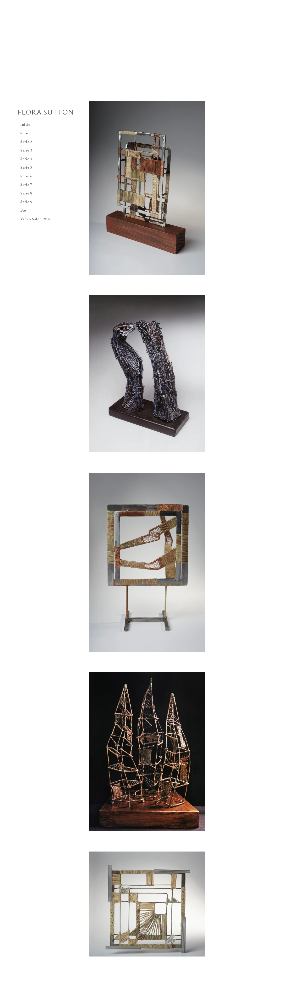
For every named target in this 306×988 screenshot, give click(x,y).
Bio (23, 210)
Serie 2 (26, 141)
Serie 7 (26, 184)
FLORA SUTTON (46, 112)
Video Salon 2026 (35, 218)
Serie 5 (26, 167)
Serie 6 (26, 175)
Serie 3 (26, 150)
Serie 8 (26, 193)
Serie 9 (26, 201)
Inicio (25, 124)
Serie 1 (26, 133)
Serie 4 (26, 158)
